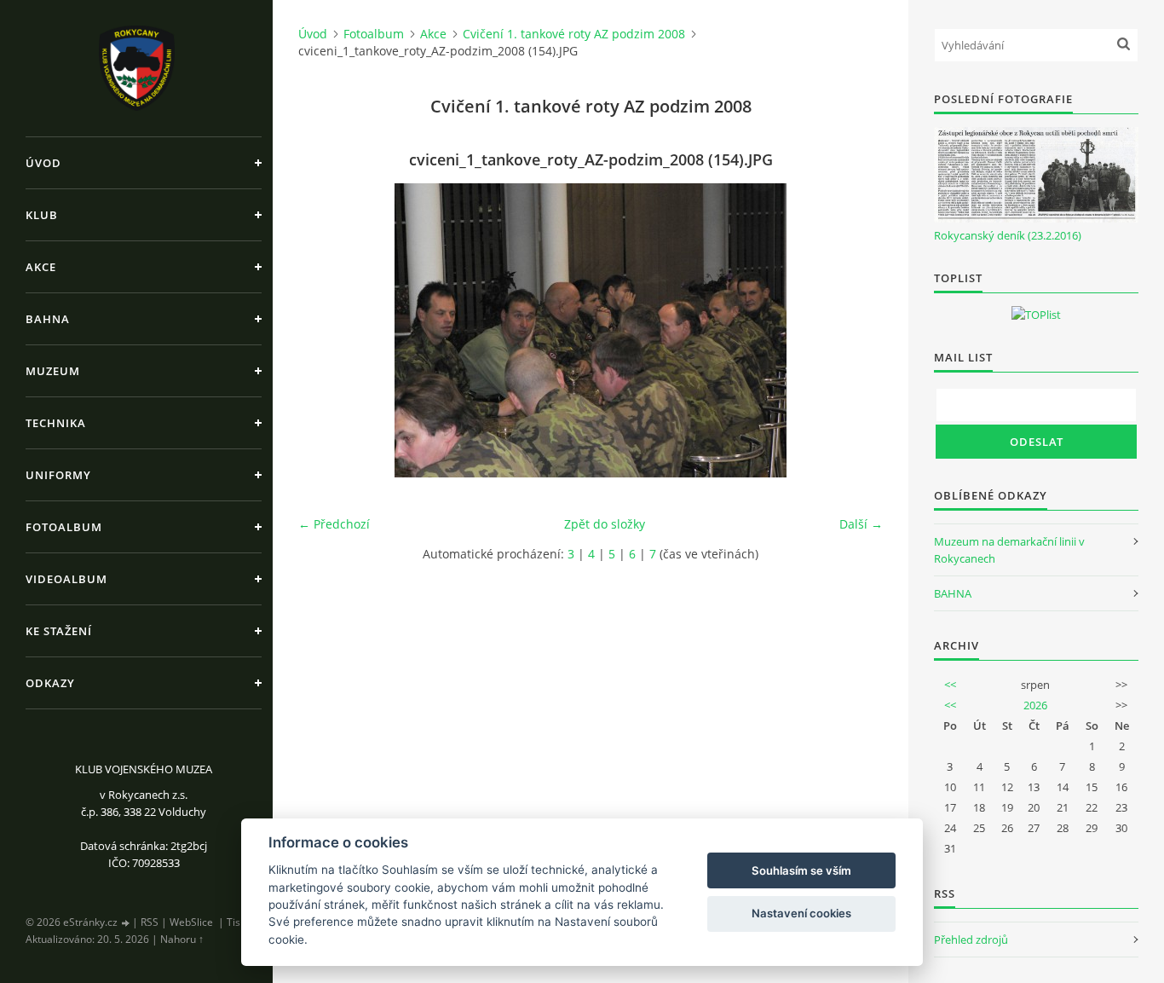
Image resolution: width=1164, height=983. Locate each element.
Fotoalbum (64, 527)
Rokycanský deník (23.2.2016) (1007, 235)
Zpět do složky (604, 524)
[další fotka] (855, 330)
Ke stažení (59, 631)
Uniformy (58, 475)
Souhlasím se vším (801, 870)
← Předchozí (334, 524)
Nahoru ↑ (182, 939)
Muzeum (53, 371)
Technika (56, 423)
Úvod (43, 163)
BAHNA (952, 593)
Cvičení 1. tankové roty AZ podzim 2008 (574, 34)
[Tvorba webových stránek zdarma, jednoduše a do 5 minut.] (126, 923)
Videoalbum (66, 579)
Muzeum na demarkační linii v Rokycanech (1009, 550)
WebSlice (191, 922)
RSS (149, 922)
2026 (1035, 705)
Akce (41, 267)
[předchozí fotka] (326, 330)
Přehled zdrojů (971, 939)
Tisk (236, 922)
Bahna (48, 319)
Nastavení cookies (801, 913)
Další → (861, 524)
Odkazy (50, 683)
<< (950, 684)
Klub (42, 215)
